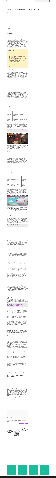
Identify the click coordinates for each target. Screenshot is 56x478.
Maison (29, 0)
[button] (17, 35)
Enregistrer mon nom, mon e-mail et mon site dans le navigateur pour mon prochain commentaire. (16, 421)
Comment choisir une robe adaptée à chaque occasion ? (17, 434)
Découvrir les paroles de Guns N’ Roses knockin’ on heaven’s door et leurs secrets (24, 438)
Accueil (7, 11)
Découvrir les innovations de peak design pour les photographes (17, 438)
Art (22, 0)
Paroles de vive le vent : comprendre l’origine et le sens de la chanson (10, 438)
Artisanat (25, 0)
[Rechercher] (49, 1)
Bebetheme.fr (11, 107)
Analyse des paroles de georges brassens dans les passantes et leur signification (24, 429)
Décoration (32, 0)
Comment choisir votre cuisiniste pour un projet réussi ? (10, 431)
